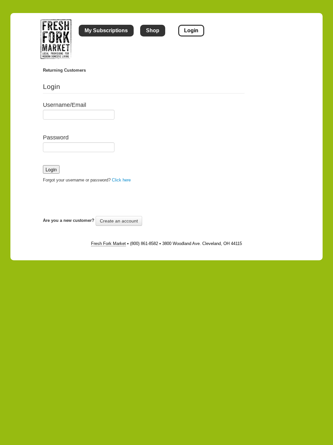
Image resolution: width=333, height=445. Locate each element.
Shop (152, 30)
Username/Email (64, 105)
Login (191, 30)
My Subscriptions (106, 30)
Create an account (119, 220)
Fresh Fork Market (108, 243)
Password (56, 137)
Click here (121, 180)
